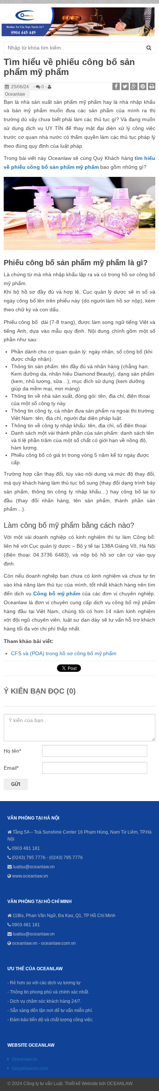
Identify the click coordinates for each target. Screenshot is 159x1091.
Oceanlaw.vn (24, 1059)
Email (11, 768)
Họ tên (12, 751)
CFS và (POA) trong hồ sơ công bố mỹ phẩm (63, 653)
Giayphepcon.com (29, 1068)
